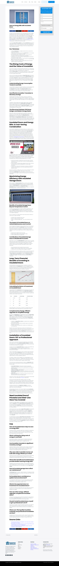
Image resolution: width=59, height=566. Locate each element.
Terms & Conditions (51, 562)
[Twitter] (7, 555)
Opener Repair (33, 546)
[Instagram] (9, 555)
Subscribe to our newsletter (46, 25)
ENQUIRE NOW (46, 32)
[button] (44, 2)
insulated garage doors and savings (18, 136)
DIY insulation (22, 377)
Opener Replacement (34, 547)
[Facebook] (5, 555)
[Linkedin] (12, 555)
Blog (10, 28)
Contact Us (19, 547)
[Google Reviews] (10, 555)
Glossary (19, 548)
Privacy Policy (45, 562)
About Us (19, 546)
